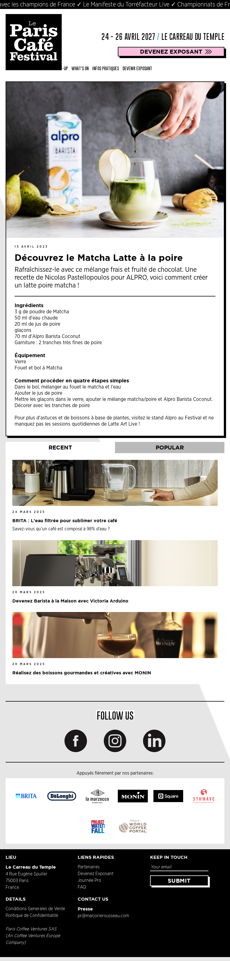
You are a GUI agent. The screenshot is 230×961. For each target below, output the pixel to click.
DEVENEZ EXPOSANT (171, 51)
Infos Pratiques (105, 68)
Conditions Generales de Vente (35, 909)
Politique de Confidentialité (32, 915)
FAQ (82, 887)
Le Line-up (59, 68)
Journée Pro (89, 880)
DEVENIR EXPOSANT (137, 68)
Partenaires (89, 867)
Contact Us (93, 898)
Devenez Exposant (95, 873)
